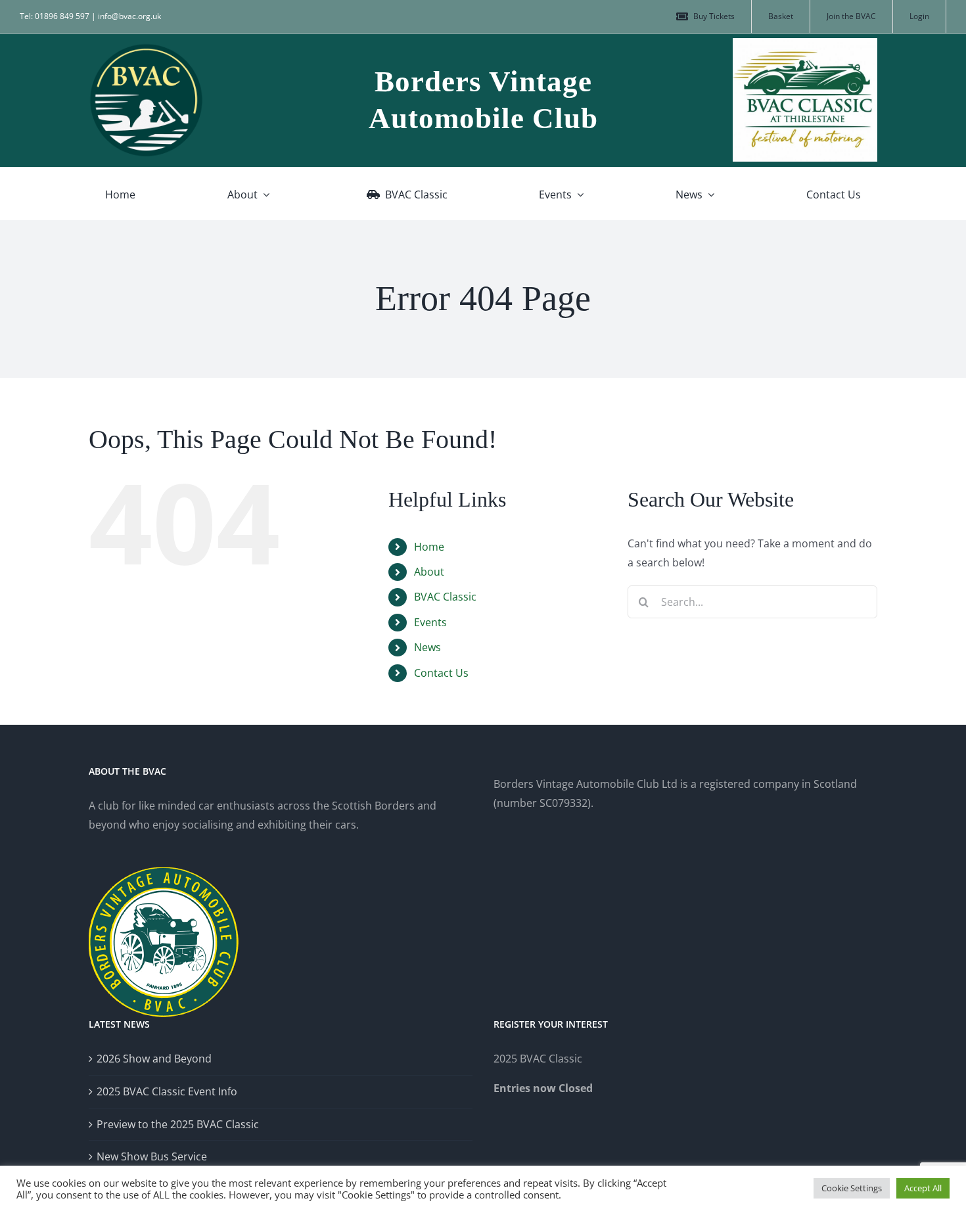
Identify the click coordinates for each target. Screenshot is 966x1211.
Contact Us (441, 673)
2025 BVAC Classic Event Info (167, 1091)
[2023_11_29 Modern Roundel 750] (146, 48)
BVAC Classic (445, 596)
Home (429, 546)
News (427, 647)
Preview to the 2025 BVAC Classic (178, 1124)
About (429, 571)
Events (430, 622)
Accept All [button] (923, 1188)
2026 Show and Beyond (154, 1058)
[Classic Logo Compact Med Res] (805, 43)
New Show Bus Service (152, 1156)
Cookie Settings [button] (851, 1188)
